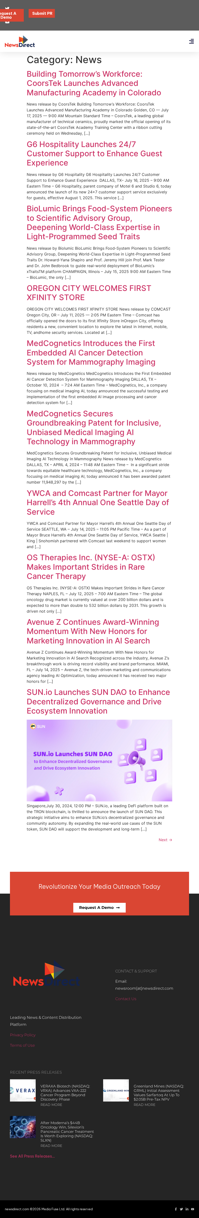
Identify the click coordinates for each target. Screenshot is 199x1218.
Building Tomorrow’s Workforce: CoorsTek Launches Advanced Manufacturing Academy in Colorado (94, 83)
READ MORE (51, 1105)
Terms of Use (22, 1045)
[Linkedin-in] (187, 1209)
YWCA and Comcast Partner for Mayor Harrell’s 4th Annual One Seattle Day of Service (98, 502)
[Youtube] (192, 1209)
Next (165, 839)
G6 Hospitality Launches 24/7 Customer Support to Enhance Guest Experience (94, 154)
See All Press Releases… (32, 1156)
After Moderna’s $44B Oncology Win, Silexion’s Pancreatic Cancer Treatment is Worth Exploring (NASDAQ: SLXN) (67, 1131)
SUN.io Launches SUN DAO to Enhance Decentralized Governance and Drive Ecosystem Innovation (98, 701)
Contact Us (125, 998)
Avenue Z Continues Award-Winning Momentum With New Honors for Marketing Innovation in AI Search (93, 631)
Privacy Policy (22, 1035)
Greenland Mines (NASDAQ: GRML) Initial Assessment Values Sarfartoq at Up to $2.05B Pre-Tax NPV (159, 1093)
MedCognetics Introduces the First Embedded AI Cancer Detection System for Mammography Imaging (91, 352)
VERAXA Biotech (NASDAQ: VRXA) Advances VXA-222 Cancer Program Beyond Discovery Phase (65, 1093)
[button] (191, 41)
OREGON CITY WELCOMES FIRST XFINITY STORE (89, 292)
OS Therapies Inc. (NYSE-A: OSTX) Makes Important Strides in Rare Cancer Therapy (91, 567)
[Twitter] (181, 1209)
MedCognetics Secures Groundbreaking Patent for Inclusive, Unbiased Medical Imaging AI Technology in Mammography (94, 427)
